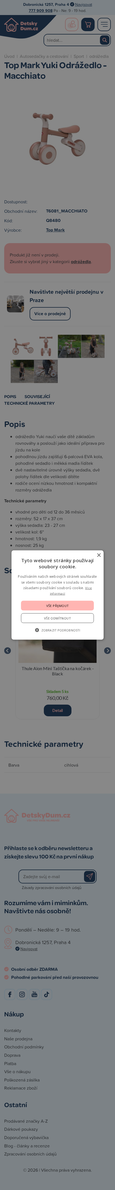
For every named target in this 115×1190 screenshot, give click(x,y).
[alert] (57, 595)
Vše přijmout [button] (57, 605)
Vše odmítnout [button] (57, 618)
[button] (57, 630)
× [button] (99, 555)
